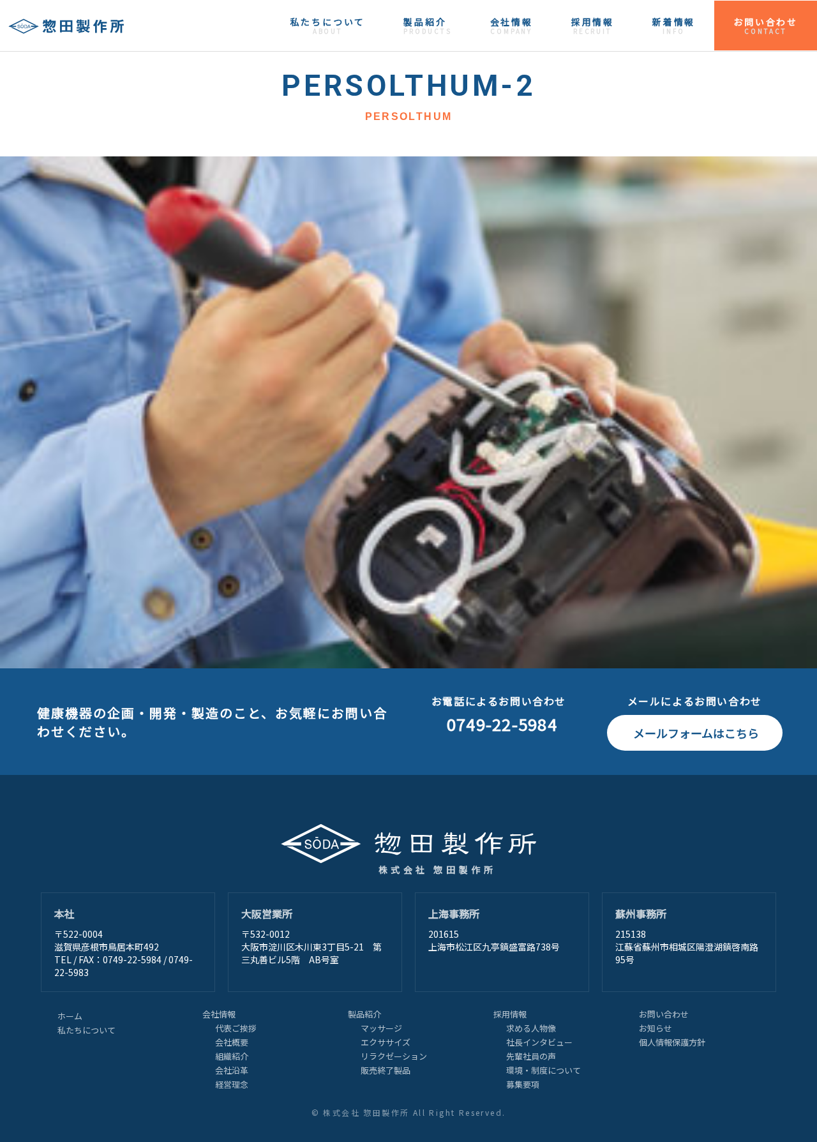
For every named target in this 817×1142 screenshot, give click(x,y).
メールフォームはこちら (696, 733)
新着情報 (673, 25)
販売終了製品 (385, 1070)
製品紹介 (427, 25)
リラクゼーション (394, 1056)
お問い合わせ (765, 25)
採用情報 (592, 25)
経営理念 (231, 1084)
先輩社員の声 (531, 1056)
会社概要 (231, 1042)
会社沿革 (231, 1070)
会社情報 (511, 25)
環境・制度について (543, 1070)
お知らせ (655, 1028)
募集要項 (522, 1084)
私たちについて (328, 25)
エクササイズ (385, 1042)
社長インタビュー (539, 1042)
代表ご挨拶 (236, 1028)
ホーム (69, 1016)
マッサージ (381, 1028)
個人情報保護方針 (672, 1042)
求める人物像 (531, 1028)
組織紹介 (231, 1056)
